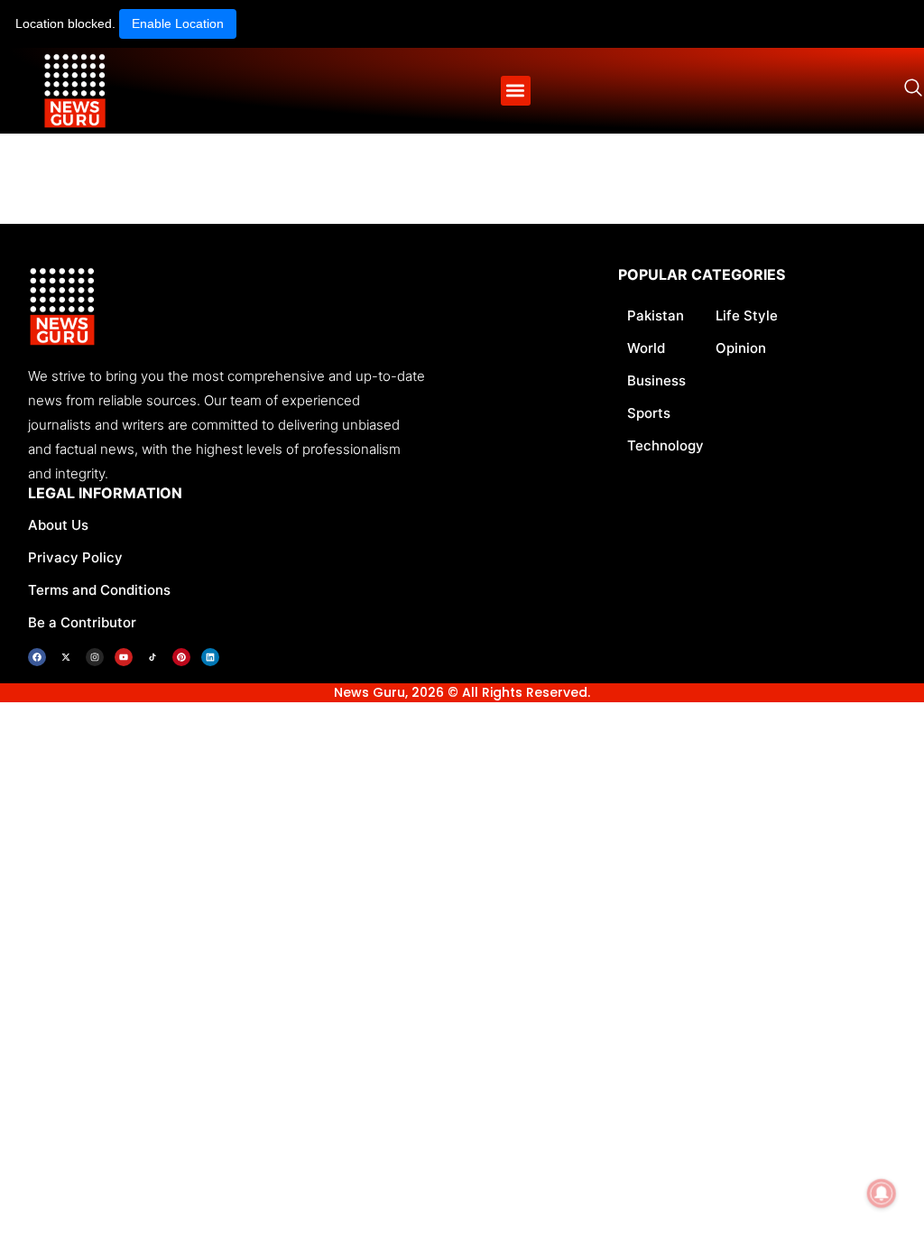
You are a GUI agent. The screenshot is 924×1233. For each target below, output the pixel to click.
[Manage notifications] (881, 1193)
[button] (516, 91)
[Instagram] (95, 657)
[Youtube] (124, 657)
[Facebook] (37, 657)
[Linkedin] (210, 657)
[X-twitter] (66, 657)
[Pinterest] (181, 657)
